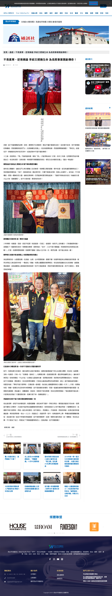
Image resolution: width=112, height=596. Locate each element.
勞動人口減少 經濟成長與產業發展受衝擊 (95, 581)
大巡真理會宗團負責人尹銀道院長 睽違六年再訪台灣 (12, 489)
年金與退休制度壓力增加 (90, 574)
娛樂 (91, 13)
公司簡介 (33, 574)
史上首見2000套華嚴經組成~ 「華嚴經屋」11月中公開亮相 (32, 459)
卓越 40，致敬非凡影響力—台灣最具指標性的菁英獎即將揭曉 (45, 22)
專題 (96, 13)
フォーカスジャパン (22, 13)
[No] (110, 3)
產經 (56, 13)
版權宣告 (59, 578)
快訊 (106, 13)
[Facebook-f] (50, 559)
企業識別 (33, 578)
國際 (46, 13)
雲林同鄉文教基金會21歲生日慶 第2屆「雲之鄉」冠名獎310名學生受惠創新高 (52, 461)
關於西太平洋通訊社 (37, 581)
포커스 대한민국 (9, 13)
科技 (66, 13)
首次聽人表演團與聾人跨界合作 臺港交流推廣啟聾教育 (52, 489)
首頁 (6, 52)
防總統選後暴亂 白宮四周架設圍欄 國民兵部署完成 (32, 489)
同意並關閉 (93, 3)
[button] (9, 527)
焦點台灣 (34, 13)
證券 (61, 13)
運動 (86, 13)
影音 (101, 13)
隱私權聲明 (60, 575)
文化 (81, 13)
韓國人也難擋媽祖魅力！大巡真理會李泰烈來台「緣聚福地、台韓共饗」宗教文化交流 (71, 491)
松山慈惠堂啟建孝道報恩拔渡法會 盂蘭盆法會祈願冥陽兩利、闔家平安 (95, 577)
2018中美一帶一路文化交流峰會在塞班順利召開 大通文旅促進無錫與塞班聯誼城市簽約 (71, 461)
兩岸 (51, 13)
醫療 (76, 13)
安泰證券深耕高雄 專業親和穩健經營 (97, 128)
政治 (40, 13)
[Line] (62, 559)
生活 (71, 13)
